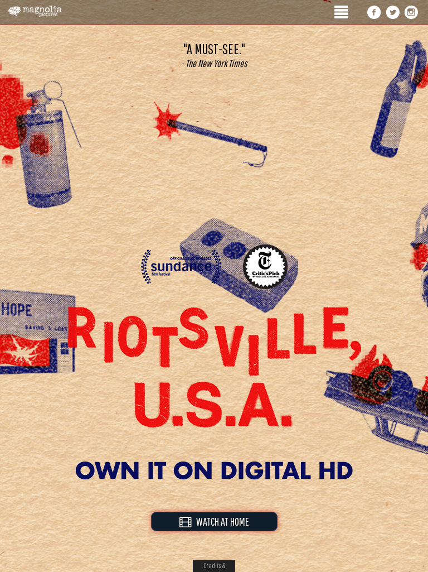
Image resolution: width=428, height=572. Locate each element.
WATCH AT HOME (220, 521)
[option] (214, 55)
